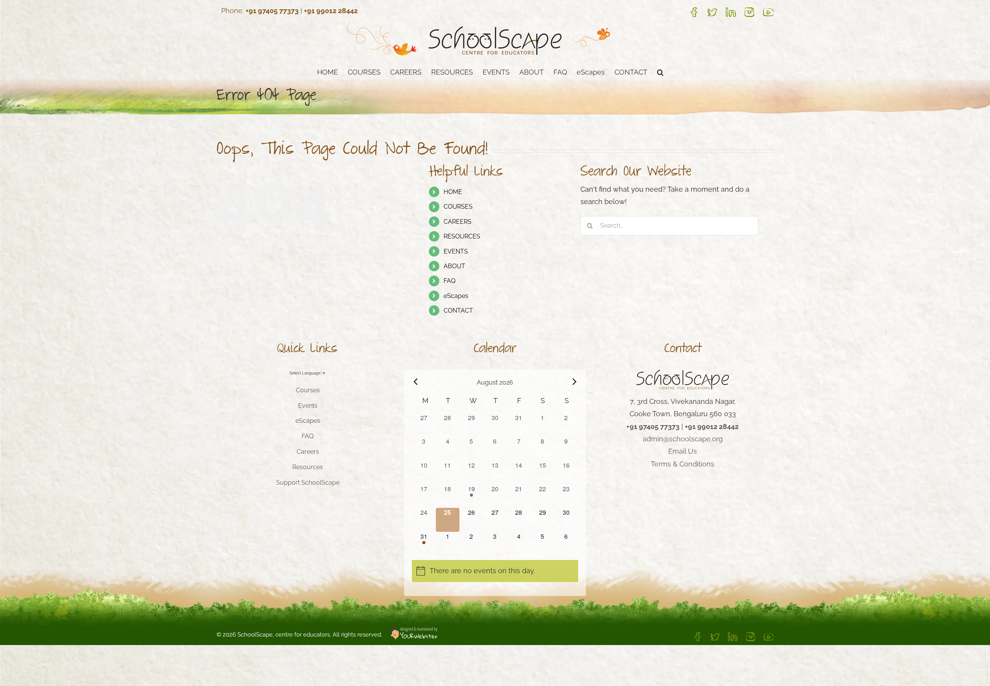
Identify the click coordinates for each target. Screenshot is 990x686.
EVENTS (456, 251)
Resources (307, 467)
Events (307, 405)
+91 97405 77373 (272, 11)
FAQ (450, 280)
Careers (308, 451)
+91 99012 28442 (331, 11)
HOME (453, 192)
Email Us (682, 451)
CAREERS (457, 221)
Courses (308, 390)
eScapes (456, 296)
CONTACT (458, 310)
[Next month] (574, 381)
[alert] (495, 571)
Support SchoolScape (308, 482)
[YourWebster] (410, 634)
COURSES (458, 206)
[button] (660, 71)
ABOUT (454, 266)
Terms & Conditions (682, 464)
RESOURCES (462, 236)
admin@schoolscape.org (683, 439)
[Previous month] (415, 381)
